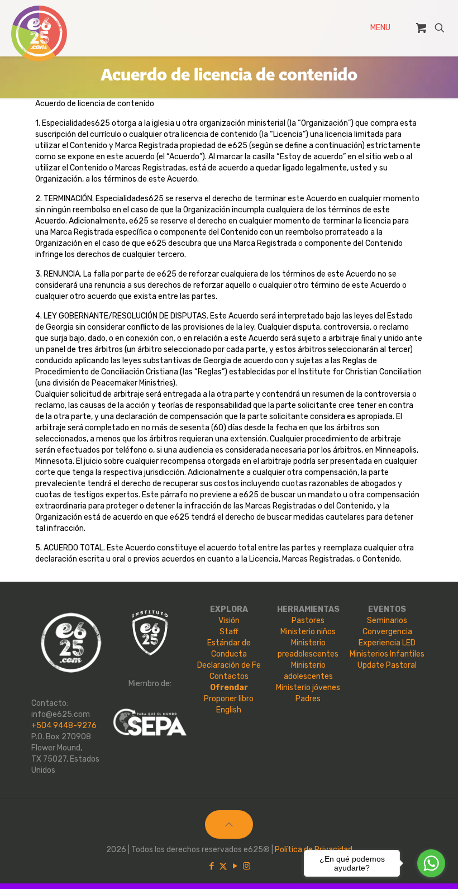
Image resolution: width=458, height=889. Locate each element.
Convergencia (387, 631)
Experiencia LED (387, 643)
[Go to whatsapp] (431, 863)
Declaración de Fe (229, 665)
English (228, 710)
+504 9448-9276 (64, 725)
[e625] (39, 33)
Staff (229, 631)
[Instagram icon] (246, 866)
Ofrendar (229, 687)
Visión (229, 620)
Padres (308, 698)
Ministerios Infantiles (387, 654)
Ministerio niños (308, 631)
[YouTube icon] (235, 866)
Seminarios (387, 620)
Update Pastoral (387, 665)
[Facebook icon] (211, 866)
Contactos (229, 676)
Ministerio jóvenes (308, 687)
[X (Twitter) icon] (223, 866)
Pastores (308, 620)
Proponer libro (229, 698)
